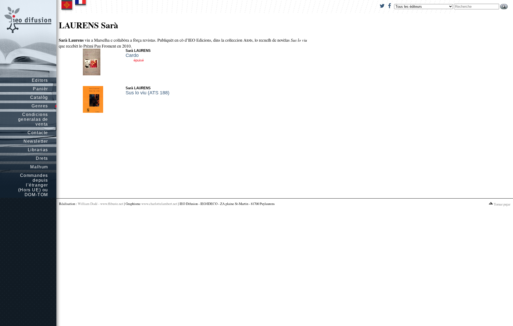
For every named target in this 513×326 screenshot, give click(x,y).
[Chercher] (504, 6)
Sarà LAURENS (138, 51)
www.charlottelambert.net (159, 203)
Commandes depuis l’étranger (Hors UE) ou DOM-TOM (33, 185)
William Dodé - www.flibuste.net (100, 203)
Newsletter (36, 141)
